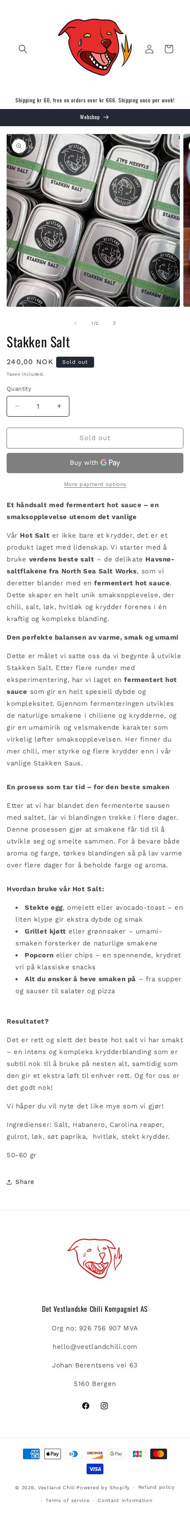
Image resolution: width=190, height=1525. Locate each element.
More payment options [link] (95, 484)
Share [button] (24, 1181)
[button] (23, 49)
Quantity (19, 388)
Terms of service (67, 1500)
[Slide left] (75, 323)
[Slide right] (114, 323)
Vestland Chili (56, 1487)
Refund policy (156, 1487)
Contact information (125, 1500)
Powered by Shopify (103, 1487)
